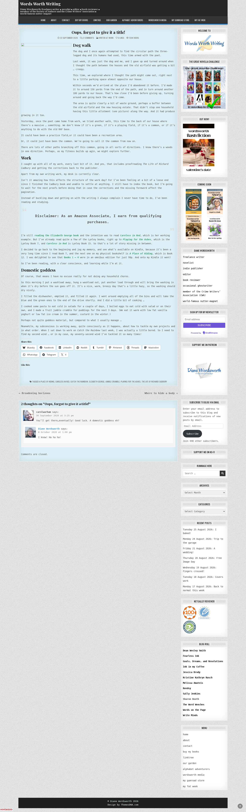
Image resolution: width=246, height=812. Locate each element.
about (54, 20)
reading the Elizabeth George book (56, 235)
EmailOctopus (212, 333)
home (43, 20)
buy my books (81, 20)
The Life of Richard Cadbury (154, 381)
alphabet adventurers (132, 20)
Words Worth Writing (40, 3)
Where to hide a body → (161, 393)
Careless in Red (62, 381)
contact (66, 20)
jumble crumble (112, 381)
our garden (111, 20)
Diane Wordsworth (49, 428)
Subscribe (192, 433)
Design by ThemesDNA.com (123, 804)
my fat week (200, 20)
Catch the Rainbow (79, 381)
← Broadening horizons (34, 393)
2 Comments (88, 38)
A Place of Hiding (46, 381)
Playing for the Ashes (131, 381)
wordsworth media (157, 20)
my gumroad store (180, 20)
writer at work (106, 37)
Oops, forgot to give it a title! (98, 32)
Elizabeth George (96, 381)
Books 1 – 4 (71, 257)
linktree (97, 20)
